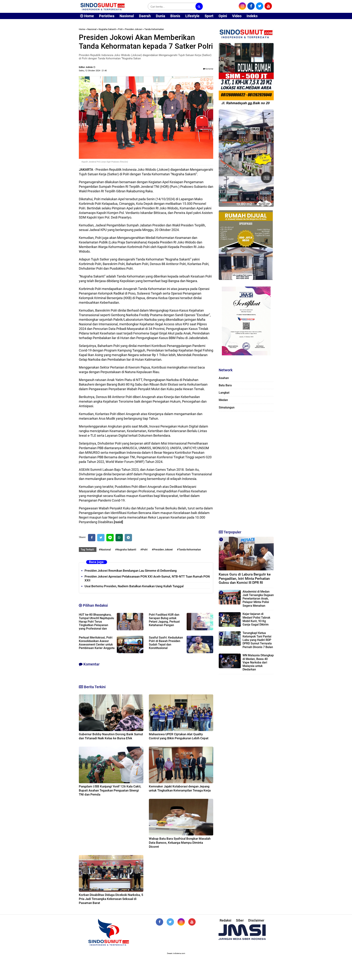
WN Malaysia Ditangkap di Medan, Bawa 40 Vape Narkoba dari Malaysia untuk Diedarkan (258, 662)
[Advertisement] (246, 469)
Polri (120, 29)
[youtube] (268, 6)
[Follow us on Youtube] (192, 922)
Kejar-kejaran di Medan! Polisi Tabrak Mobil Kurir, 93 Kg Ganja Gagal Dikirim (256, 619)
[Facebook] (91, 537)
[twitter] (259, 6)
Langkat (224, 392)
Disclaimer (256, 920)
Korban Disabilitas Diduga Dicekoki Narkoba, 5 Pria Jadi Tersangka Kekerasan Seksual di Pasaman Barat (111, 899)
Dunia (160, 16)
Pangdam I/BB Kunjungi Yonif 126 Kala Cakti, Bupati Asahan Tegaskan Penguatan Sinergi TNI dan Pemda (110, 790)
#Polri (144, 549)
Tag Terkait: (88, 549)
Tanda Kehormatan (154, 29)
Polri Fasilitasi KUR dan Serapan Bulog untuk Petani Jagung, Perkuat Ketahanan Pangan (164, 620)
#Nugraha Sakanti (125, 549)
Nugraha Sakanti (107, 29)
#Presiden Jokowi (162, 549)
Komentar (209, 69)
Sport (209, 16)
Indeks (252, 16)
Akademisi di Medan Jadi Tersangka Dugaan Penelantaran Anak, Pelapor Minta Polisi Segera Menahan (258, 598)
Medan (223, 400)
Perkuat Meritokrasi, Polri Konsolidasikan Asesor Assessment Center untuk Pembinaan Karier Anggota (97, 643)
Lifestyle (192, 16)
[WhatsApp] (119, 537)
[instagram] (242, 6)
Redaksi (225, 920)
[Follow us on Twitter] (170, 922)
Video (236, 16)
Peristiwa (106, 16)
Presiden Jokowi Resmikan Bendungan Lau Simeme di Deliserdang (131, 570)
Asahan (224, 378)
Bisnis (175, 16)
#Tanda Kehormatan (189, 549)
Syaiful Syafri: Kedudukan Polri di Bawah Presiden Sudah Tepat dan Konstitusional (166, 643)
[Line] (110, 537)
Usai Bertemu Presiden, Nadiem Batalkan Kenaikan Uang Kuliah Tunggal (134, 586)
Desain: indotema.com (176, 953)
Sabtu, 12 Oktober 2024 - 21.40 (93, 70)
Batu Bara (225, 385)
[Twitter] (100, 537)
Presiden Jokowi (133, 29)
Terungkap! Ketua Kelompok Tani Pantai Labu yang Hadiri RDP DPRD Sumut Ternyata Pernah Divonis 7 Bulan (258, 640)
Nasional (127, 16)
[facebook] (251, 6)
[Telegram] (128, 537)
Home (88, 16)
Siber (240, 920)
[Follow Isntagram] (181, 922)
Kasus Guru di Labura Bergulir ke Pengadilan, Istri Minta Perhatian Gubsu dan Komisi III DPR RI (245, 578)
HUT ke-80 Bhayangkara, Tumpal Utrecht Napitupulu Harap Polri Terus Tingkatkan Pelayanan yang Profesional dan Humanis (96, 623)
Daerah (145, 16)
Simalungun (226, 407)
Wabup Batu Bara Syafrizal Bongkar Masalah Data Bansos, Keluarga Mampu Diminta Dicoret (179, 842)
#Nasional (105, 549)
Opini (223, 16)
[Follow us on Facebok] (159, 922)
